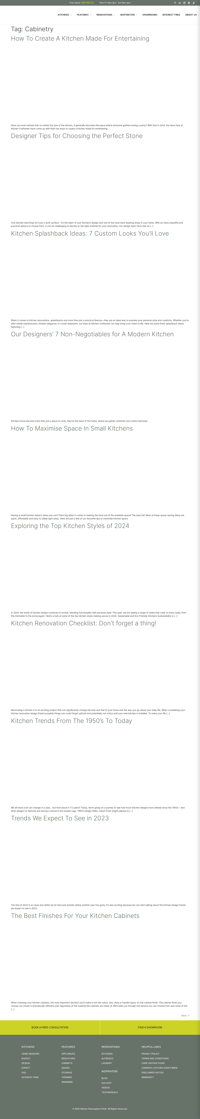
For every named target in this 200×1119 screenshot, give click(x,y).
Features (83, 15)
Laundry (107, 1063)
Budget (26, 1058)
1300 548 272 (87, 3)
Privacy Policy (150, 1053)
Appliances (68, 1053)
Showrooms (149, 15)
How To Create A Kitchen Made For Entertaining (80, 38)
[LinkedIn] (179, 3)
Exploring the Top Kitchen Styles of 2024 (70, 526)
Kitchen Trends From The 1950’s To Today (71, 721)
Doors (66, 1068)
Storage (67, 1072)
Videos (106, 1087)
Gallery (107, 1083)
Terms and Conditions (155, 1058)
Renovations (104, 15)
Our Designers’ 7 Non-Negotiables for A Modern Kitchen (92, 334)
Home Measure (30, 1053)
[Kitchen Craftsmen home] (28, 15)
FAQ (24, 1072)
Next (185, 1015)
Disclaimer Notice (153, 1072)
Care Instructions (153, 1063)
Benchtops (68, 1058)
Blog (105, 1078)
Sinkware (67, 1082)
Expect (26, 1068)
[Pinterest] (189, 3)
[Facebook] (175, 3)
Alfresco (107, 1058)
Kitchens (63, 15)
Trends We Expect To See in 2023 (60, 818)
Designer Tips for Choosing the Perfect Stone (77, 136)
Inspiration (127, 15)
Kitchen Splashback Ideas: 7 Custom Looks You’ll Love (90, 233)
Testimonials (110, 1092)
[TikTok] (193, 3)
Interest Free (171, 15)
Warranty (148, 1077)
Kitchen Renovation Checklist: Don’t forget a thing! (83, 623)
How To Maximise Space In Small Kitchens (72, 428)
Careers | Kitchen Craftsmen (160, 1068)
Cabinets (67, 1063)
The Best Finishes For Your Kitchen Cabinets (75, 915)
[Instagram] (184, 3)
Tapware (67, 1077)
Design (26, 1063)
